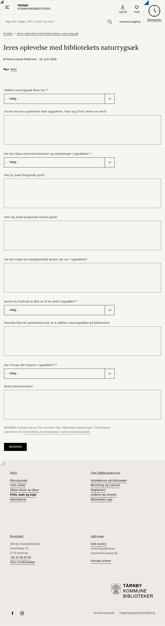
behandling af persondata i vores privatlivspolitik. (56, 432)
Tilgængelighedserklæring (137, 613)
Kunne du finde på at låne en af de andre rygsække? (39, 301)
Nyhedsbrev (18, 499)
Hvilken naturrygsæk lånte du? (24, 90)
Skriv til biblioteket (22, 562)
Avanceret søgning (129, 22)
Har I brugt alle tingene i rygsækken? (29, 365)
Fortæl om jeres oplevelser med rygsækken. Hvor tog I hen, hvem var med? (55, 111)
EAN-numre (98, 544)
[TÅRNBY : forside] (133, 591)
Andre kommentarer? (18, 386)
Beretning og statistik (105, 485)
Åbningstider (19, 481)
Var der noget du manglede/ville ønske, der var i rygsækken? (45, 259)
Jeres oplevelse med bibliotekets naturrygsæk (47, 33)
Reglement (98, 490)
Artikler (8, 33)
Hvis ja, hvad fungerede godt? (24, 175)
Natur (13, 69)
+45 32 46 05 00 (20, 557)
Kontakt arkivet (101, 561)
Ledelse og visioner (104, 495)
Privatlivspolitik (104, 613)
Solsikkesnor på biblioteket (109, 481)
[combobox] (58, 21)
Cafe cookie (17, 485)
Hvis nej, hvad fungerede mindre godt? (30, 217)
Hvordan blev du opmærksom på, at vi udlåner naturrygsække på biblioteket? (57, 323)
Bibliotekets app (101, 499)
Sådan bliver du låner (24, 490)
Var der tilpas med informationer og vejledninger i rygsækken (46, 154)
